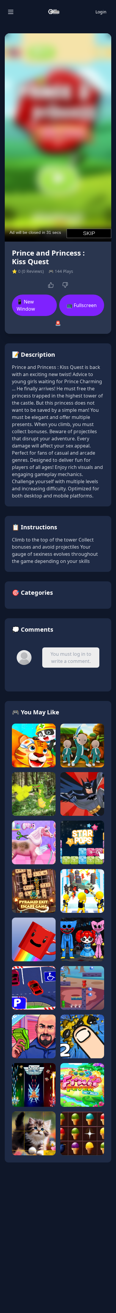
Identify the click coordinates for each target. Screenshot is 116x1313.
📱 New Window (26, 305)
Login (100, 12)
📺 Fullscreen (82, 305)
